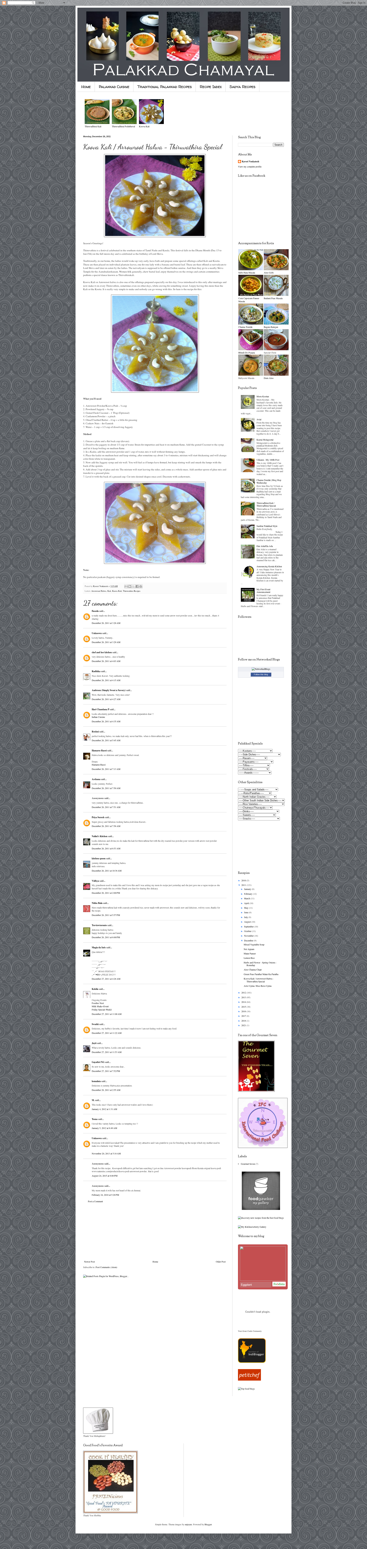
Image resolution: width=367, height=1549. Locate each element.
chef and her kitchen (102, 652)
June (246, 912)
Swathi (95, 1024)
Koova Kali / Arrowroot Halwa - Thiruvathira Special (259, 980)
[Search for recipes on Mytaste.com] (246, 1388)
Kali (109, 591)
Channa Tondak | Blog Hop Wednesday (269, 481)
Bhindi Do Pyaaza (246, 352)
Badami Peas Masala (273, 298)
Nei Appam (249, 949)
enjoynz (188, 1524)
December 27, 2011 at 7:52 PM (106, 1070)
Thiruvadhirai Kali (93, 126)
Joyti (94, 1043)
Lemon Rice (249, 957)
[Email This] (126, 586)
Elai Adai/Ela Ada (265, 546)
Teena (94, 1119)
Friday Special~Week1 (102, 1009)
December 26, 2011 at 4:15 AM (106, 680)
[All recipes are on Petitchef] (249, 1379)
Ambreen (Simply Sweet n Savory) (109, 690)
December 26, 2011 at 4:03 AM (106, 661)
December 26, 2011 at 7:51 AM (106, 807)
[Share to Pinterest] (141, 586)
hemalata (96, 1081)
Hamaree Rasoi (99, 750)
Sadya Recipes (242, 86)
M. (93, 1100)
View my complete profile (249, 166)
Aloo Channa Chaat (252, 969)
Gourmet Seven (248, 1163)
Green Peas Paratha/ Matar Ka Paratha (261, 974)
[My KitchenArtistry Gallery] (252, 1226)
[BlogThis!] (130, 586)
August (247, 921)
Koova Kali (117, 591)
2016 (244, 1011)
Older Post (221, 1261)
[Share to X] (133, 586)
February (248, 893)
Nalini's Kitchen (99, 836)
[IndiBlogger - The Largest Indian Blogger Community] (252, 1361)
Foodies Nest (98, 1003)
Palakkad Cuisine (114, 86)
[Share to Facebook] (137, 586)
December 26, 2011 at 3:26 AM (106, 622)
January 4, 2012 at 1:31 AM (104, 1109)
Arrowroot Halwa (98, 591)
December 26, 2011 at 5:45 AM (106, 740)
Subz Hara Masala (246, 272)
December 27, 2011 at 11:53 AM (107, 1052)
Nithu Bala (97, 903)
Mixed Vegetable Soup (254, 944)
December (249, 940)
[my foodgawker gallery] (261, 1208)
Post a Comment (95, 1201)
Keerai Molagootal (265, 439)
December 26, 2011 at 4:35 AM (106, 721)
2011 (244, 884)
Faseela (95, 611)
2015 (244, 1006)
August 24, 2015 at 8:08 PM (105, 1175)
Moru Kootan (263, 396)
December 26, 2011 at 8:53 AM (106, 848)
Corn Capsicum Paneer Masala (248, 300)
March (247, 898)
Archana (96, 779)
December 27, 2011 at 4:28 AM (106, 978)
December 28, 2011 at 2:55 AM (106, 1089)
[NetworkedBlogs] (261, 668)
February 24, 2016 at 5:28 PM (105, 1194)
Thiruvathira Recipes (131, 591)
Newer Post (89, 1261)
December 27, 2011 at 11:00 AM (107, 1013)
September (249, 926)
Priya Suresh (98, 817)
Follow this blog (261, 674)
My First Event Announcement (263, 590)
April (246, 903)
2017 (244, 1015)
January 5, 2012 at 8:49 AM (104, 1128)
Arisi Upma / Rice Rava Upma (257, 985)
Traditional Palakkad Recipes (164, 86)
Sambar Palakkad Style (267, 525)
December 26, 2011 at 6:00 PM (106, 937)
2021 (244, 1025)
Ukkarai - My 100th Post (268, 459)
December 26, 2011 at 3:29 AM (106, 642)
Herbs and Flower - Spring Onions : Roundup (260, 964)
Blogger (208, 1524)
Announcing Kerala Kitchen (269, 566)
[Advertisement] (155, 1231)
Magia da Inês (99, 947)
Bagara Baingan (271, 326)
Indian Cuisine (98, 716)
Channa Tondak (245, 326)
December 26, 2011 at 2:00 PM (106, 892)
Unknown (97, 633)
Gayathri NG (98, 1062)
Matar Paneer (250, 953)
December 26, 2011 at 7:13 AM (106, 768)
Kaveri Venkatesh (250, 161)
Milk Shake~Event (100, 1006)
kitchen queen (99, 858)
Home (86, 86)
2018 (244, 1020)
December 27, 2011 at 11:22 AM (107, 1032)
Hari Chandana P (100, 709)
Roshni (95, 731)
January (248, 888)
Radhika (96, 671)
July (246, 917)
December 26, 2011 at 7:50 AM (106, 788)
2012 (244, 992)
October (248, 931)
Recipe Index (211, 86)
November (249, 935)
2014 (244, 1001)
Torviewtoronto (99, 925)
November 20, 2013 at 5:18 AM (106, 1153)
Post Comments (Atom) (106, 1267)
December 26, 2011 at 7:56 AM (106, 826)
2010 (244, 880)
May (246, 907)
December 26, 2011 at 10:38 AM (107, 870)
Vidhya (95, 880)
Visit (249, 1331)
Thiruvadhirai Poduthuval (123, 126)
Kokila (95, 989)
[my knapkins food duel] (261, 1217)
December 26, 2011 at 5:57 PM (106, 915)
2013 (244, 997)
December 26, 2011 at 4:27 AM (106, 699)
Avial (259, 419)
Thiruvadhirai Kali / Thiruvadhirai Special (266, 504)
